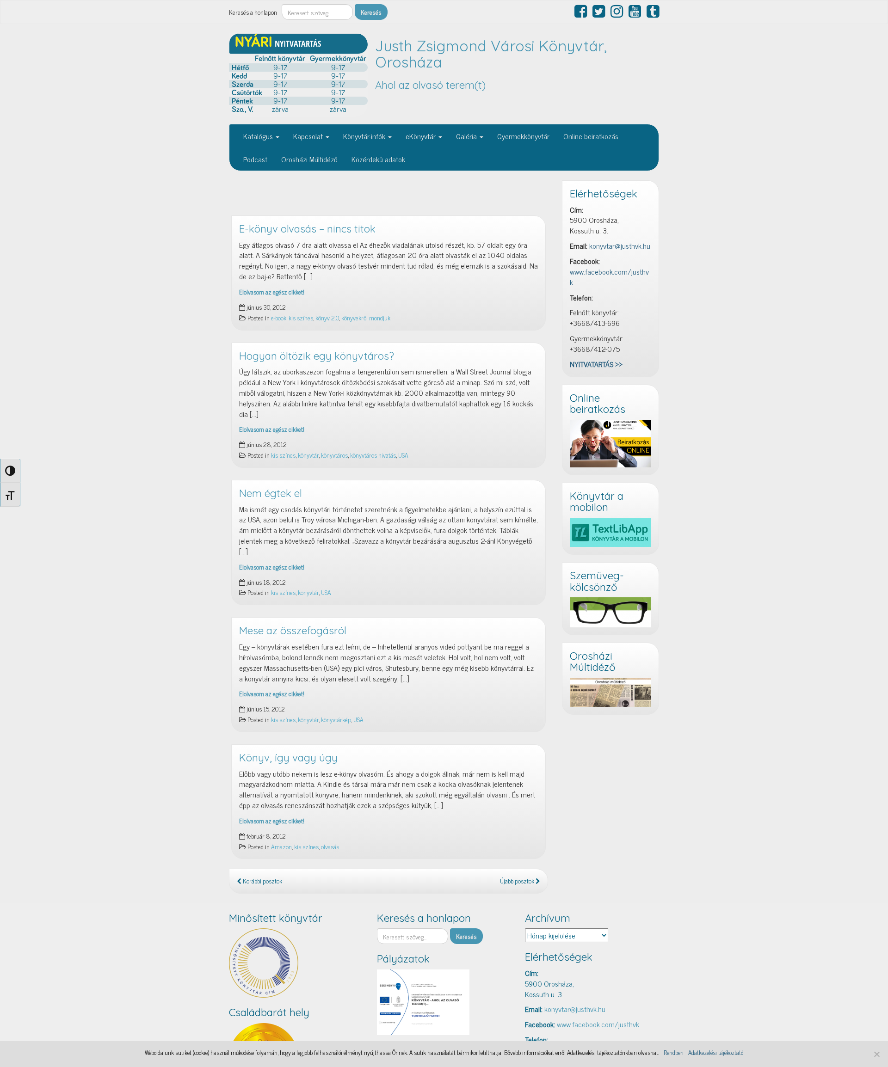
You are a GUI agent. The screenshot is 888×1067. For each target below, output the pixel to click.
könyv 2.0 (327, 318)
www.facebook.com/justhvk (609, 276)
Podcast (255, 159)
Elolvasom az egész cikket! (271, 292)
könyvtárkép (336, 719)
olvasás (330, 846)
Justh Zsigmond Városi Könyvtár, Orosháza (491, 54)
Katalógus (259, 136)
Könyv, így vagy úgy (288, 757)
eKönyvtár (422, 136)
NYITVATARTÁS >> (596, 364)
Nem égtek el (270, 493)
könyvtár (308, 455)
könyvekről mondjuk (365, 318)
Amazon (281, 846)
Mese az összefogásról (292, 630)
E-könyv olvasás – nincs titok (307, 228)
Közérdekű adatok (378, 159)
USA (403, 455)
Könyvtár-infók (365, 136)
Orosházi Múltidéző (309, 159)
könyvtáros (334, 455)
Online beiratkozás (590, 136)
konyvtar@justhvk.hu (619, 245)
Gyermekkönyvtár (523, 136)
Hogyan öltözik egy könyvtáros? (316, 356)
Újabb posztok (518, 881)
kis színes (301, 318)
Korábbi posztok (261, 881)
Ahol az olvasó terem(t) (430, 85)
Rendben (674, 1052)
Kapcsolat (309, 136)
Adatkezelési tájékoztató (715, 1052)
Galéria (467, 136)
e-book (278, 318)
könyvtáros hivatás (373, 455)
